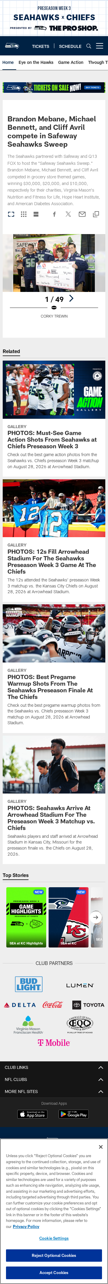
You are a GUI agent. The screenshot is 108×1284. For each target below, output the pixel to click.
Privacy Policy (26, 1226)
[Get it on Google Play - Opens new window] (73, 1117)
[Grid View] (23, 215)
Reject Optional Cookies (54, 1255)
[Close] (100, 1147)
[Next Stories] (96, 917)
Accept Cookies (54, 1272)
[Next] (71, 298)
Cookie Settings (54, 1238)
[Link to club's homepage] (12, 43)
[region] (54, 1211)
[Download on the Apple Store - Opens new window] (32, 1115)
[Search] (88, 46)
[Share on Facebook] (54, 217)
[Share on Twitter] (68, 217)
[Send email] (82, 217)
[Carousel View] (11, 215)
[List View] (36, 215)
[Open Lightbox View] (54, 280)
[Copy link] (96, 215)
